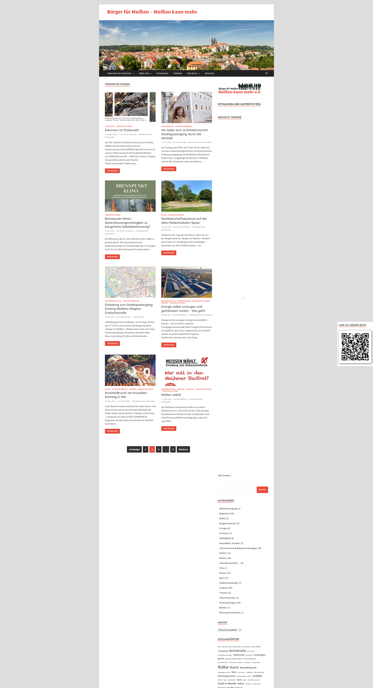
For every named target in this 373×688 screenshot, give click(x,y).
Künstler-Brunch (120, 389)
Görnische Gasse (223, 662)
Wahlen (223, 607)
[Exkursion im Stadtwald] (130, 108)
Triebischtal (257, 684)
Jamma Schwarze (129, 134)
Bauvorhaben (237, 647)
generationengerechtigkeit (233, 659)
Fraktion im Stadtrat (119, 73)
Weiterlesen (111, 170)
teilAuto (240, 683)
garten (221, 658)
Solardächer (232, 680)
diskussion (250, 651)
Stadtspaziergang (183, 126)
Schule (220, 680)
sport (245, 680)
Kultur (223, 667)
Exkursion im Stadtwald (122, 130)
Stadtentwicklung (113, 301)
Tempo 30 (249, 684)
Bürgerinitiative (168, 301)
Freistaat (223, 533)
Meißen (164, 303)
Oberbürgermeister (226, 676)
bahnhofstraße (227, 647)
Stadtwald (110, 126)
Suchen (262, 490)
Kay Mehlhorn (181, 315)
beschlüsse (246, 647)
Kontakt (209, 73)
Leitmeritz (241, 672)
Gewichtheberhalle (250, 659)
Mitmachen (162, 73)
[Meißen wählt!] (186, 371)
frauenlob (249, 655)
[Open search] (266, 73)
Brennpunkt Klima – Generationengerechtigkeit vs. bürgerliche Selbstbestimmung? (127, 222)
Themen (223, 592)
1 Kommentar (138, 317)
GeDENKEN (225, 538)
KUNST (107, 389)
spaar (239, 679)
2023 (219, 647)
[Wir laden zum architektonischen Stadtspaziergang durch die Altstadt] (186, 108)
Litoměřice (249, 672)
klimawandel (255, 662)
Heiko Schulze (125, 317)
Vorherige (134, 449)
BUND (222, 518)
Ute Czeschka (181, 142)
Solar (225, 680)
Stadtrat (190, 389)
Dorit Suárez (125, 401)
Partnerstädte (241, 676)
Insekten (247, 662)
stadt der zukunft (253, 680)
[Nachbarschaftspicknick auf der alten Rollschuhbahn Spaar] (186, 196)
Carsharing (223, 651)
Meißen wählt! (171, 395)
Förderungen (259, 654)
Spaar (164, 215)
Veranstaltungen (124, 126)
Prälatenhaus (167, 126)
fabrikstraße (239, 654)
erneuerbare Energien (225, 655)
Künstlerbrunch (248, 667)
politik (249, 676)
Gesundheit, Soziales (229, 543)
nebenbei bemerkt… (229, 563)
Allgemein (224, 513)
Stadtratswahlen (203, 389)
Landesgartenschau (224, 672)
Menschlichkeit (259, 672)
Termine (177, 73)
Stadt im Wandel (227, 683)
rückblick (257, 676)
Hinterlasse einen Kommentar (199, 142)
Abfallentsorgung (228, 508)
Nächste (183, 449)
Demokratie (237, 651)
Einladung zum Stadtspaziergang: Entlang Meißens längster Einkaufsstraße (129, 309)
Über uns (144, 73)
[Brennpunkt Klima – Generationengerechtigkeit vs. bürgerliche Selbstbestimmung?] (130, 196)
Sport (222, 577)
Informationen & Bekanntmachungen (193, 301)
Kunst (234, 667)
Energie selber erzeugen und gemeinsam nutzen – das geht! (183, 308)
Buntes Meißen (256, 647)
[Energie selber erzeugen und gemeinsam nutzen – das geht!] (186, 282)
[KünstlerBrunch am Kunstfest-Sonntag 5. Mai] (130, 371)
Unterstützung (226, 597)
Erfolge (223, 528)
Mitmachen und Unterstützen (239, 104)
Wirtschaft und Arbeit (229, 612)
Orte (221, 567)
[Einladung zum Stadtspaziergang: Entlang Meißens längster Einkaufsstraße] (130, 282)
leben (234, 672)
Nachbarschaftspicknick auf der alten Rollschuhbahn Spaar (184, 220)
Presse (222, 572)
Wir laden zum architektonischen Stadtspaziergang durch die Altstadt (184, 134)
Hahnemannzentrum (236, 662)
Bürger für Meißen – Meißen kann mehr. (152, 11)
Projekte (192, 73)
